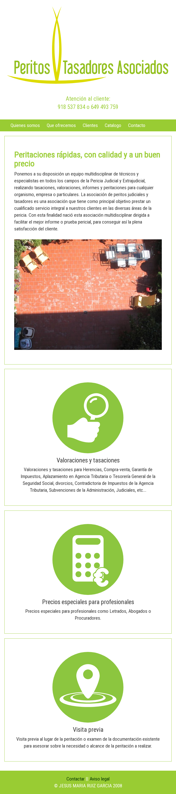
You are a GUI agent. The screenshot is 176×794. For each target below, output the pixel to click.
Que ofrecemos (61, 125)
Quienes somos (25, 125)
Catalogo (113, 125)
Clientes (90, 125)
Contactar (75, 779)
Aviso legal (100, 779)
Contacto (136, 125)
